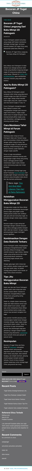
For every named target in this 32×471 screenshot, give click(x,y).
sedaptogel (5, 442)
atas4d (4, 458)
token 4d (4, 450)
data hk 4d (5, 417)
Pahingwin (13, 347)
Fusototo (13, 423)
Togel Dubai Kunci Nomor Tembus (14, 399)
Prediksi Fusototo (7, 419)
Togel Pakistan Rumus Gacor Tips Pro (15, 403)
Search (4, 371)
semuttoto (5, 446)
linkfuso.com (6, 415)
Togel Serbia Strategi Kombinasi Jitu (15, 391)
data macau (5, 454)
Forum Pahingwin (19, 173)
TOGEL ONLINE (7, 20)
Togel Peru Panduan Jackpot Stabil (15, 395)
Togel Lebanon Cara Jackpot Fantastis (16, 408)
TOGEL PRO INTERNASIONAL (18, 468)
